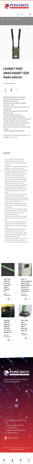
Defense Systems (13, 137)
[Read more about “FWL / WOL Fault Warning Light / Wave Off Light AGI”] (26, 338)
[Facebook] (16, 400)
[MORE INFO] (12, 299)
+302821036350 (10, 430)
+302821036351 (21, 430)
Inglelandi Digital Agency (18, 449)
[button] (28, 28)
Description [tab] (6, 153)
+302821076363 (13, 428)
